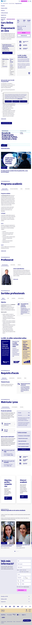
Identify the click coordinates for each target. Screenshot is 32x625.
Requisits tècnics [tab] (19, 378)
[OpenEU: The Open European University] (30, 610)
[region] (16, 98)
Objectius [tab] (3, 298)
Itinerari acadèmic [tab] (27, 188)
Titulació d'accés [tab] (4, 378)
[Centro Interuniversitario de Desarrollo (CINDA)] (19, 614)
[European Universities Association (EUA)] (24, 614)
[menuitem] (16, 6)
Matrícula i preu (3, 17)
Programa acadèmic (4, 8)
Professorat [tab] (19, 264)
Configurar (23, 101)
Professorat (3, 10)
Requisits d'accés (3, 15)
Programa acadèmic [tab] (4, 188)
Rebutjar (16, 101)
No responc (27, 571)
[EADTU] (3, 617)
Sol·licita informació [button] (21, 590)
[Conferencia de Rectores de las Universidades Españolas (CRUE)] (14, 614)
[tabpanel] (16, 222)
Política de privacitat (26, 586)
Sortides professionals (4, 12)
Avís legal (14, 621)
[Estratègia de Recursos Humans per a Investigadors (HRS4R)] (27, 610)
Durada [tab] (21, 188)
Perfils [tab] (8, 298)
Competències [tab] (13, 298)
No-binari (22, 571)
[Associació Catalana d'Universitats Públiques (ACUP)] (3, 614)
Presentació (3, 5)
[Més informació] (25, 26)
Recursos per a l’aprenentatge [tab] (14, 188)
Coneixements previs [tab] (11, 378)
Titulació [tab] (25, 378)
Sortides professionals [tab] (21, 298)
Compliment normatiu (3, 621)
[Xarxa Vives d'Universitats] (9, 614)
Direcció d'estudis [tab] (13, 264)
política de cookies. (20, 98)
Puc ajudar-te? (28, 620)
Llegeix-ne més (3, 118)
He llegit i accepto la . (23, 586)
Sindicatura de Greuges (9, 621)
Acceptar (8, 101)
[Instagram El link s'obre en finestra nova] (1, 606)
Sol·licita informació (24, 1)
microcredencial (4, 66)
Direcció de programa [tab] (5, 264)
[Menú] (30, 1)
